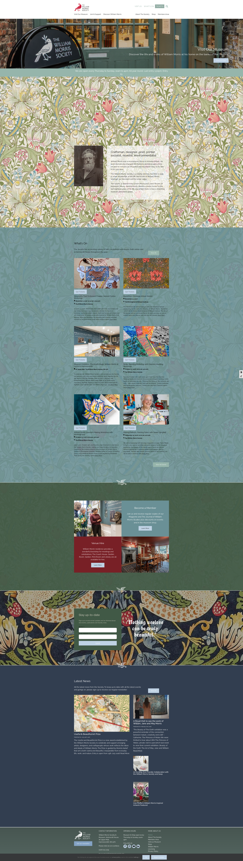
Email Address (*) (104, 44)
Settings (136, 857)
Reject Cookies (159, 857)
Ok (146, 857)
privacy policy (116, 857)
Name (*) (101, 38)
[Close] (239, 3)
